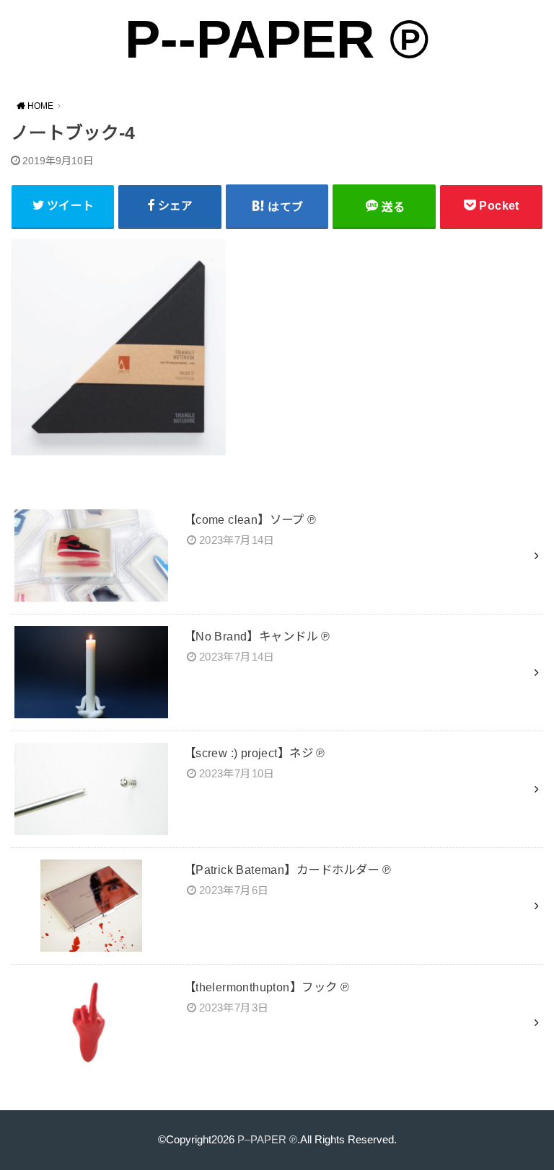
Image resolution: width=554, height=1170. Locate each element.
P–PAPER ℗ (267, 1140)
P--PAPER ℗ (277, 39)
